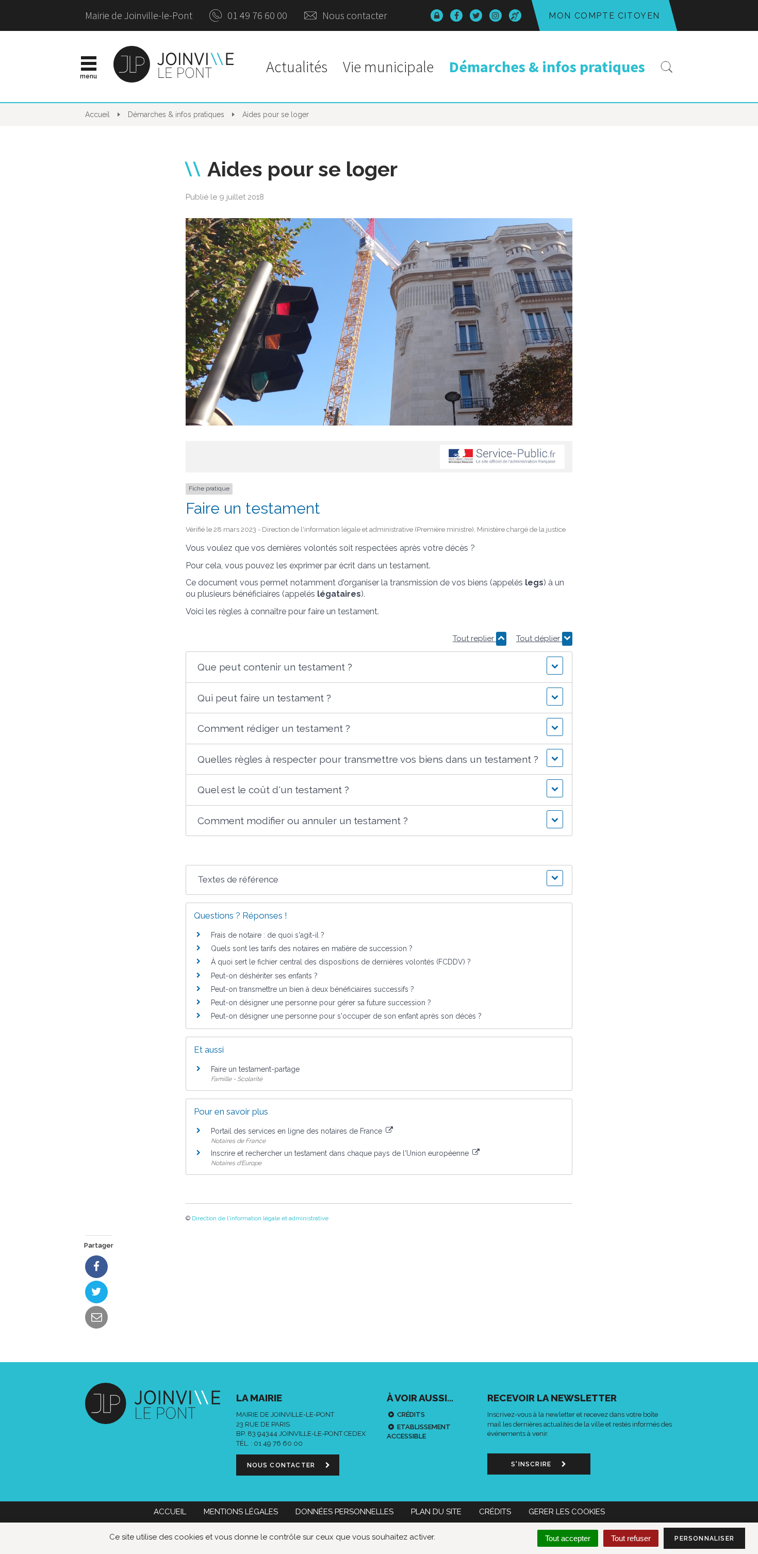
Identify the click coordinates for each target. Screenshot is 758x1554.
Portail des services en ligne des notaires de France (297, 1131)
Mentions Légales (241, 1511)
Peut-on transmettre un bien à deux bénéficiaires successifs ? (312, 989)
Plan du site (436, 1511)
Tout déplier (539, 638)
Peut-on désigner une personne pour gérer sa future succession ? (321, 1003)
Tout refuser (631, 1538)
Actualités (296, 66)
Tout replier (474, 638)
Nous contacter (353, 15)
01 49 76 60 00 (256, 15)
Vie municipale (388, 66)
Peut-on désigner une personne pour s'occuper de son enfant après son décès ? (346, 1016)
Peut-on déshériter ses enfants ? (264, 976)
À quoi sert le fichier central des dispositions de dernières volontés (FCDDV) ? (341, 962)
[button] (379, 667)
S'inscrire (532, 1464)
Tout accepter (567, 1538)
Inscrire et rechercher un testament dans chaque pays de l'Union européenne (341, 1153)
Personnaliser (704, 1538)
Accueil (170, 1511)
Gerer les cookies (567, 1511)
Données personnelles (344, 1511)
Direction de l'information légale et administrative (260, 1218)
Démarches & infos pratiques (547, 66)
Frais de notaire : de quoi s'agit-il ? (267, 935)
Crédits (411, 1414)
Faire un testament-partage (255, 1069)
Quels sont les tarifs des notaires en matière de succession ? (312, 948)
